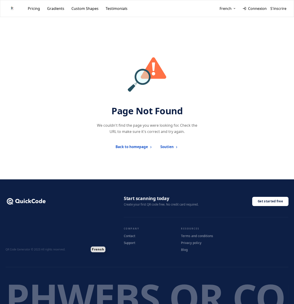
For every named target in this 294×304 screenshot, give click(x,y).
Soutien (167, 146)
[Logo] (12, 8)
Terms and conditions (197, 236)
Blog (184, 249)
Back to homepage (132, 146)
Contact (129, 236)
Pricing (34, 8)
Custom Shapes (85, 8)
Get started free (270, 201)
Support (129, 243)
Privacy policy (191, 243)
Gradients (55, 8)
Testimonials (116, 8)
